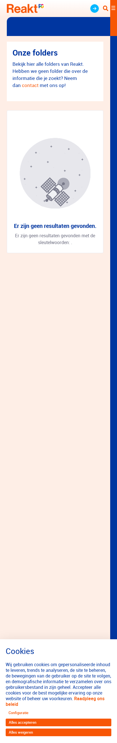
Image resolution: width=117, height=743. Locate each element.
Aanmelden (94, 8)
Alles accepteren (22, 722)
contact (31, 85)
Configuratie (18, 712)
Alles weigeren (21, 732)
